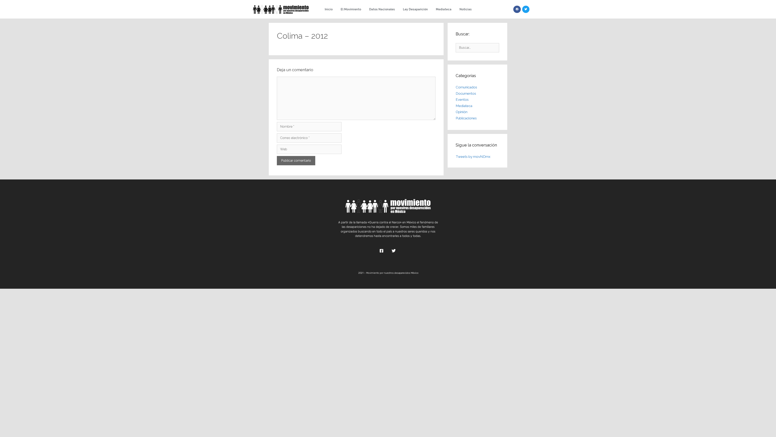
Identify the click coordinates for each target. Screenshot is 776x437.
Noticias (466, 9)
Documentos (466, 93)
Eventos (462, 100)
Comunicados (466, 87)
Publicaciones (466, 118)
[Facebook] (517, 9)
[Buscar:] (477, 48)
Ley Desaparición (415, 9)
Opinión (461, 112)
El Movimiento (351, 9)
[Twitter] (525, 9)
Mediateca (443, 9)
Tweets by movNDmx (473, 157)
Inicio (329, 9)
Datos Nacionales (382, 9)
